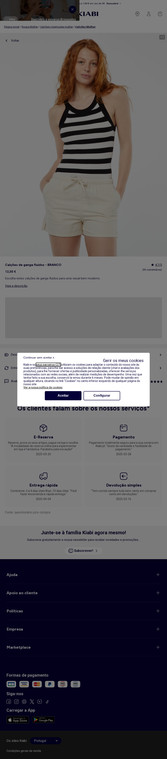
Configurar (101, 395)
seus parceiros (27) (48, 364)
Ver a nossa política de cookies (43, 387)
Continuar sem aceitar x (38, 357)
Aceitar (63, 395)
